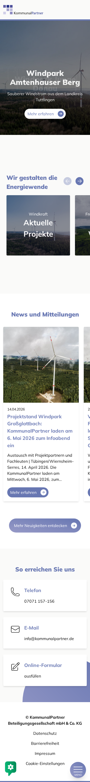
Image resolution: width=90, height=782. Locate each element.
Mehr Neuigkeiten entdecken (40, 525)
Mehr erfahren (41, 113)
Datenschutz (45, 733)
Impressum (45, 753)
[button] (80, 181)
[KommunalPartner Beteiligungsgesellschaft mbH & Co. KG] (18, 9)
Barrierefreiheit (45, 743)
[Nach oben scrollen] (78, 753)
